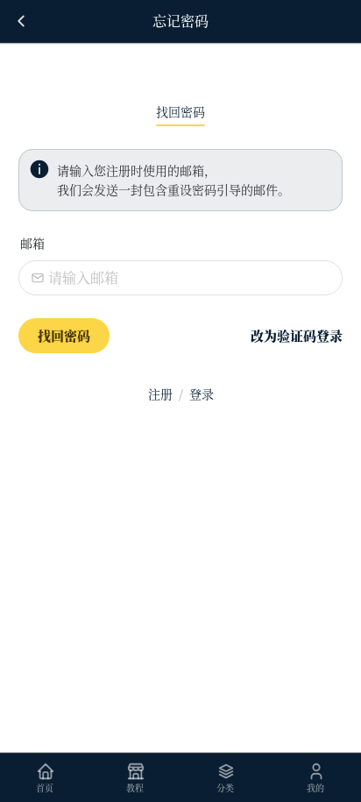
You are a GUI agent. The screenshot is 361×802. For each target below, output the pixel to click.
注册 (160, 393)
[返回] (21, 21)
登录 (201, 393)
